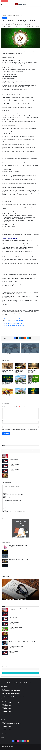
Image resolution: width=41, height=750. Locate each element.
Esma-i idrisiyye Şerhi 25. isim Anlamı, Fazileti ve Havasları (19, 554)
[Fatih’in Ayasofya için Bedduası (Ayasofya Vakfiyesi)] (20, 391)
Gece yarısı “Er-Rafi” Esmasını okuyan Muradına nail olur (19, 564)
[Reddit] (25, 338)
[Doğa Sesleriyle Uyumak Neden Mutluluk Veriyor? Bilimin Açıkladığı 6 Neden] (5, 643)
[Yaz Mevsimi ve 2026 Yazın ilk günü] (5, 629)
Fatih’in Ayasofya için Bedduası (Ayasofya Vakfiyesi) (14, 325)
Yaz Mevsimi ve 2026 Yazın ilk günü (15, 627)
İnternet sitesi (23, 424)
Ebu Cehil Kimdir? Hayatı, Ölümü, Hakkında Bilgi (13, 323)
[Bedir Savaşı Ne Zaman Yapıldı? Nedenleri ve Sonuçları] (20, 366)
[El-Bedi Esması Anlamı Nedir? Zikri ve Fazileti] (5, 552)
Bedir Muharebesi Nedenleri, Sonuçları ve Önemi (13, 320)
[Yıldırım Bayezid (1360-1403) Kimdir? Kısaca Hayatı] (5, 561)
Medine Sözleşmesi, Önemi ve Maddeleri (12, 322)
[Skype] (28, 338)
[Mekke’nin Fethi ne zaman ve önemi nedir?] (7, 366)
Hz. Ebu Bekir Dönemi (31, 394)
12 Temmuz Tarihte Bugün (14, 469)
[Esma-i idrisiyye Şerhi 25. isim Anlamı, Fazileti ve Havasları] (5, 556)
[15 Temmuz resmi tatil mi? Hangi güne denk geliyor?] (5, 456)
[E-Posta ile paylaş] (30, 338)
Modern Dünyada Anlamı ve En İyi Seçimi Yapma (18, 545)
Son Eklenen (8, 450)
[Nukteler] (20, 4)
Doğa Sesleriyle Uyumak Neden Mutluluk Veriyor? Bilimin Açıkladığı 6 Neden (23, 641)
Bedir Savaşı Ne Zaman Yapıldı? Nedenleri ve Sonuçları (19, 371)
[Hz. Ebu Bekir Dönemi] (33, 391)
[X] (17, 338)
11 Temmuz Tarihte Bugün (13, 636)
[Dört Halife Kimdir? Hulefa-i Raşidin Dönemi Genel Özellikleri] (7, 378)
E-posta (4, 424)
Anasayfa (4, 15)
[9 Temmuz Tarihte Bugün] (5, 653)
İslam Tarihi (9, 15)
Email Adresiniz (5, 666)
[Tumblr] (22, 338)
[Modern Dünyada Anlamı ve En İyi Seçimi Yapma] (5, 547)
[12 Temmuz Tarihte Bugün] (5, 471)
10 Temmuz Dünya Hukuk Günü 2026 (16, 646)
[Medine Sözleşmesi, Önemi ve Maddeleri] (33, 378)
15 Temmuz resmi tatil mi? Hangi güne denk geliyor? (18, 454)
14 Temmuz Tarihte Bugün (14, 459)
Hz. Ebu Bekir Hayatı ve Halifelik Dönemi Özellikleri (13, 317)
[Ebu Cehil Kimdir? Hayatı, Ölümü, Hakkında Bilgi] (7, 391)
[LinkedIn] (20, 338)
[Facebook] (15, 338)
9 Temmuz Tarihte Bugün (13, 651)
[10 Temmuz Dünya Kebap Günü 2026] (5, 475)
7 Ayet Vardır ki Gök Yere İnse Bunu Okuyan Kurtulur (15, 599)
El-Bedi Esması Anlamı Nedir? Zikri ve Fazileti (17, 550)
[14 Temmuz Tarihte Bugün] (5, 461)
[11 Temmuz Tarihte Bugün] (5, 638)
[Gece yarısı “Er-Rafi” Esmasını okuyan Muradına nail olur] (5, 565)
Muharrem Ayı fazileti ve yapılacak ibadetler (12, 318)
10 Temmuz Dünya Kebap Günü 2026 (15, 632)
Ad (3, 420)
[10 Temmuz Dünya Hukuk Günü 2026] (5, 648)
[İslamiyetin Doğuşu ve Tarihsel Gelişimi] (33, 366)
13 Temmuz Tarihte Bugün (14, 464)
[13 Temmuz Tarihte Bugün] (5, 466)
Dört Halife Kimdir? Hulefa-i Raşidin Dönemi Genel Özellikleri (7, 383)
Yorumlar (34, 450)
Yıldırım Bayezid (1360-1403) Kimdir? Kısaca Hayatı (18, 559)
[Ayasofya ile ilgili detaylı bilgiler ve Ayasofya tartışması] (20, 378)
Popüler (21, 450)
